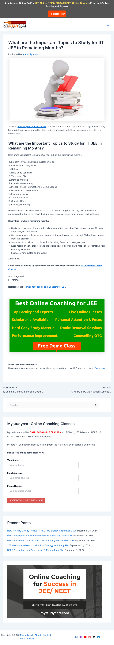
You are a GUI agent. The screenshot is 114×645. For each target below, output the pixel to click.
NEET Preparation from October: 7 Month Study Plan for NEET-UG (40, 540)
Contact (47, 635)
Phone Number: (15, 486)
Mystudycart (26, 635)
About (38, 635)
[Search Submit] (96, 405)
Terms (22, 638)
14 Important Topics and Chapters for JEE (44, 286)
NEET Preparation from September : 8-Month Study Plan (35, 550)
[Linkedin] (98, 637)
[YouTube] (85, 637)
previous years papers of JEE (31, 126)
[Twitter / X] (94, 637)
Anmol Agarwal (30, 54)
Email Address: (15, 473)
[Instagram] (80, 637)
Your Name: (13, 460)
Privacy (30, 638)
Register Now (57, 13)
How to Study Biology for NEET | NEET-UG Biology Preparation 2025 (42, 530)
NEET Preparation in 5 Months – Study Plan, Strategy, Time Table (39, 535)
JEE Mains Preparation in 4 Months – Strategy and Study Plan (38, 545)
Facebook (100, 368)
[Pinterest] (89, 637)
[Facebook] (76, 637)
